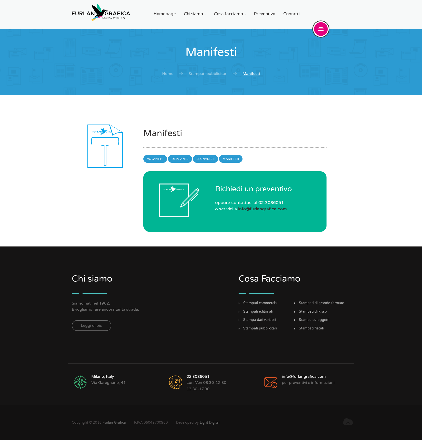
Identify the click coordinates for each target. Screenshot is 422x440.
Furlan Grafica (114, 422)
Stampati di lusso (313, 312)
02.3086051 (198, 376)
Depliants (180, 159)
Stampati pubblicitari (208, 73)
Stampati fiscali (311, 328)
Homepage (165, 13)
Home (167, 73)
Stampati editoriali (258, 312)
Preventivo (264, 13)
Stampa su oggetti (314, 320)
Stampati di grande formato (321, 303)
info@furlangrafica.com (262, 209)
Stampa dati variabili (259, 320)
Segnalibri (205, 159)
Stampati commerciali (260, 303)
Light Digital (209, 422)
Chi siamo (195, 13)
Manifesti (231, 159)
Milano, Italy (102, 376)
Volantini (155, 159)
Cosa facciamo (230, 13)
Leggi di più (91, 325)
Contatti (291, 13)
